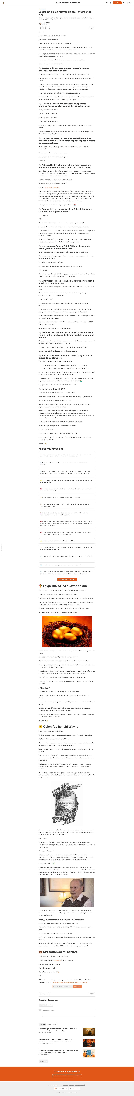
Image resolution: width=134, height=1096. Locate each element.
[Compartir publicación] (110, 2)
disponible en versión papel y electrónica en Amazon (70, 982)
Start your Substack (61, 1089)
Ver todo (42, 1061)
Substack (59, 1092)
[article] (67, 1032)
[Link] (36, 69)
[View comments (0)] (45, 27)
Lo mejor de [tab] (43, 1024)
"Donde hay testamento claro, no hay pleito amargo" (53, 1052)
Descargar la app (74, 1089)
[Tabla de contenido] (2, 548)
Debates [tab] (54, 1024)
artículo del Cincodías (52, 187)
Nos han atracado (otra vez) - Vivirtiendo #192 (55, 1039)
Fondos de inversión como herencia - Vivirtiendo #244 (58, 1050)
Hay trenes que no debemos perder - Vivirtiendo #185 (58, 1029)
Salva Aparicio (46, 22)
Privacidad (65, 1085)
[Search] (107, 2)
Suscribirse (117, 3)
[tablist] (46, 1005)
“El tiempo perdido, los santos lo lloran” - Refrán (51, 1031)
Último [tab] (49, 1024)
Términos (71, 1085)
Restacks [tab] (50, 1005)
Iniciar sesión (127, 3)
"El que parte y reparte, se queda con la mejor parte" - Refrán (55, 1041)
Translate (42, 9)
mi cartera (57, 960)
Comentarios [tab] (43, 1005)
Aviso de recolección (80, 1085)
